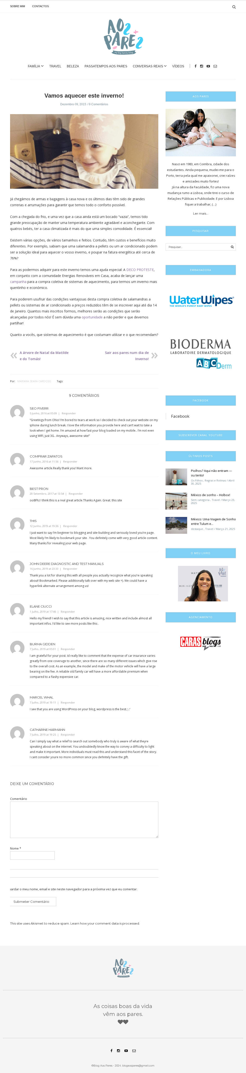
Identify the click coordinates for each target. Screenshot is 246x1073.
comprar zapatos (46, 456)
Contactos (40, 6)
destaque (197, 529)
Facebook (180, 416)
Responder (69, 413)
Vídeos (178, 66)
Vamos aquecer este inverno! (84, 95)
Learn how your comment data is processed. (105, 923)
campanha (18, 281)
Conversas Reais (148, 66)
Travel (55, 66)
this (33, 521)
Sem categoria (200, 500)
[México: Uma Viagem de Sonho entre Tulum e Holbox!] (176, 525)
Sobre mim (17, 6)
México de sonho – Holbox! (210, 495)
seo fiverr (39, 408)
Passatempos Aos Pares (106, 66)
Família (34, 66)
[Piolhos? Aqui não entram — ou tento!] (176, 476)
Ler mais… (200, 213)
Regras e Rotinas (215, 480)
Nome (15, 848)
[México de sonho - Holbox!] (176, 501)
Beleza (73, 66)
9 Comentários (98, 104)
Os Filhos (197, 480)
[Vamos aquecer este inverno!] (84, 155)
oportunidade (92, 317)
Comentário (18, 798)
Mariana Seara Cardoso (34, 381)
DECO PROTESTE (140, 269)
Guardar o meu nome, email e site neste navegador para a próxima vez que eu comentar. (71, 889)
